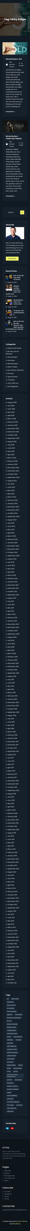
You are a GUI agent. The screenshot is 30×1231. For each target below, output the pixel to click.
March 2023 (12, 536)
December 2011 (13, 960)
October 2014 (12, 865)
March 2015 (12, 849)
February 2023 (13, 539)
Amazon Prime (11, 1005)
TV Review (11, 380)
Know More (10, 112)
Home (6, 1181)
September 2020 (14, 634)
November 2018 (13, 706)
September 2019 (13, 673)
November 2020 (13, 627)
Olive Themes (22, 1221)
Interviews (11, 360)
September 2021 (13, 595)
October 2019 (12, 670)
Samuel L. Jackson (12, 1086)
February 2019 (12, 696)
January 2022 (12, 582)
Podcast (11, 373)
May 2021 (11, 608)
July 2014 (11, 875)
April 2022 (11, 572)
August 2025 (12, 442)
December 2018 (13, 702)
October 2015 (12, 826)
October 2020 (12, 631)
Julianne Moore (11, 1056)
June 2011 (11, 973)
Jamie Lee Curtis (12, 1049)
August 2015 (12, 833)
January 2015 (12, 856)
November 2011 (13, 963)
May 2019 (11, 686)
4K (8, 999)
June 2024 (11, 487)
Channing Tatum (12, 1033)
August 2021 (12, 598)
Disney (9, 1037)
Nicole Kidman (18, 1068)
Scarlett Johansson (12, 1089)
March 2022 (12, 575)
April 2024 (11, 494)
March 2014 (12, 888)
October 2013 (12, 905)
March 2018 (12, 732)
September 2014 (13, 869)
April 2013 (11, 924)
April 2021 (11, 611)
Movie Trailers (12, 367)
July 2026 (11, 406)
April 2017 (11, 768)
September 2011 (13, 967)
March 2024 (12, 497)
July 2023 (11, 523)
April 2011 (11, 976)
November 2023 (13, 510)
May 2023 (11, 530)
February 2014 (12, 892)
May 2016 (11, 804)
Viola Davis (10, 1111)
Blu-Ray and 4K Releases (12, 352)
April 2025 (11, 455)
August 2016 (12, 794)
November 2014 (13, 862)
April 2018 (11, 729)
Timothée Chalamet (13, 1102)
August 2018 (12, 715)
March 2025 (12, 458)
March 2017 (12, 771)
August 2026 (12, 402)
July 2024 (11, 484)
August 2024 (12, 481)
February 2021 (12, 618)
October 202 (12, 983)
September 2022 (13, 556)
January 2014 (12, 895)
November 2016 (13, 784)
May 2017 (11, 764)
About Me (7, 1171)
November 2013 (13, 901)
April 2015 (11, 846)
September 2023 (14, 517)
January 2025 (12, 464)
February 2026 (13, 422)
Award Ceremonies (14, 348)
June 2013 (11, 918)
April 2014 (11, 885)
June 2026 (11, 409)
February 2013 (12, 931)
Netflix (9, 1068)
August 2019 (12, 676)
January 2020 (12, 660)
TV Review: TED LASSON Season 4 (19, 313)
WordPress (16, 1224)
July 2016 (11, 797)
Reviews (7, 1173)
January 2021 (12, 621)
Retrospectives (9, 1176)
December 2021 (13, 585)
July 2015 (11, 836)
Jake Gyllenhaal (11, 1046)
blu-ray (9, 1021)
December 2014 (13, 859)
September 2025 (13, 438)
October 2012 (12, 944)
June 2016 (11, 800)
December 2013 (13, 898)
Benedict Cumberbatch (14, 1018)
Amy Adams (10, 1008)
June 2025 (11, 448)
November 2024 (13, 471)
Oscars (16, 1071)
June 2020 (11, 644)
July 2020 (11, 640)
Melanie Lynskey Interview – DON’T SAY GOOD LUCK (13, 290)
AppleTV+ (10, 1014)
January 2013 (12, 934)
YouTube (7, 1192)
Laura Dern (10, 1062)
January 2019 (12, 699)
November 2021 (13, 588)
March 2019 (12, 693)
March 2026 (12, 419)
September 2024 (14, 477)
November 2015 (13, 823)
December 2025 (13, 429)
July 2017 (11, 758)
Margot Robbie (11, 1065)
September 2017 (13, 751)
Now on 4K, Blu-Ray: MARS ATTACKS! (19, 277)
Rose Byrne (10, 1083)
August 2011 (12, 970)
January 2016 (12, 817)
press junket (18, 1080)
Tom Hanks (10, 1105)
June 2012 (11, 953)
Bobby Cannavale (12, 1024)
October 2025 (12, 435)
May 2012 (11, 957)
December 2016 (13, 781)
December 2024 (13, 468)
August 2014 (12, 872)
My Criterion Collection (16, 370)
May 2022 (11, 569)
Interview (18, 1040)
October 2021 (12, 592)
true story (19, 1105)
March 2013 (12, 927)
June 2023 (11, 526)
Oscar (9, 1071)
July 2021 (11, 601)
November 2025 (13, 432)
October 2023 (12, 513)
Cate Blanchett (11, 1030)
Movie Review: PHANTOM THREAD (14, 137)
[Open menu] (28, 1)
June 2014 (11, 878)
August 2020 (12, 637)
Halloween (10, 1040)
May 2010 (11, 980)
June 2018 (11, 722)
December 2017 (13, 742)
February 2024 (13, 500)
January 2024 (13, 504)
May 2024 (11, 490)
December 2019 (13, 663)
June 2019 (11, 683)
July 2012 (11, 950)
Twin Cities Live (13, 383)
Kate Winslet (10, 1059)
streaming (10, 1099)
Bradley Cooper (11, 1027)
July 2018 (11, 719)
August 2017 (12, 755)
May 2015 (11, 843)
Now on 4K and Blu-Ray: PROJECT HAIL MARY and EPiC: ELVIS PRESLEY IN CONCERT (15, 325)
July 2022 (11, 562)
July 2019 (11, 680)
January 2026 (12, 425)
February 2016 (12, 813)
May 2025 (11, 451)
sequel (9, 1092)
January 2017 (12, 777)
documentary (18, 1037)
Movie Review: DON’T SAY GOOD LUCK (18, 302)
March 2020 (12, 653)
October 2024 (13, 474)
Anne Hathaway (11, 1011)
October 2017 (12, 748)
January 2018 (12, 738)
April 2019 (11, 689)
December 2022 (13, 546)
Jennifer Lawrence (12, 1052)
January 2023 (12, 543)
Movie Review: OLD (14, 59)
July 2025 (11, 445)
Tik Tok (6, 1199)
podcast (9, 1080)
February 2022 (13, 578)
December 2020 (13, 624)
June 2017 (11, 761)
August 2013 (12, 911)
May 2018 (11, 725)
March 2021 (12, 614)
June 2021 (11, 605)
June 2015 (11, 839)
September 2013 (13, 908)
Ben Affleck (19, 1014)
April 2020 (11, 650)
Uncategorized (13, 386)
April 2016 (11, 807)
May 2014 (11, 882)
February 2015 (12, 852)
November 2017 (13, 745)
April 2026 (11, 415)
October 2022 (12, 552)
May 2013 (11, 921)
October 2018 (12, 709)
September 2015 (13, 830)
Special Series (13, 377)
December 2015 (13, 820)
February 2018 (12, 735)
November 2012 (13, 940)
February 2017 (12, 774)
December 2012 (13, 937)
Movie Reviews (13, 364)
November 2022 (13, 549)
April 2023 (11, 533)
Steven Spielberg (12, 1095)
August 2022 (12, 559)
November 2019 (13, 667)
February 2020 (13, 657)
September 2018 (13, 712)
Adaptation (10, 1002)
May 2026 (11, 412)
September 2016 (13, 790)
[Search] (22, 212)
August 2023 (12, 520)
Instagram (8, 1194)
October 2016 (12, 787)
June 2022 (11, 565)
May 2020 (11, 647)
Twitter (6, 1196)
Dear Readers (12, 357)
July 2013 (11, 914)
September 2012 (13, 947)
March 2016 (12, 810)
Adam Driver (15, 999)
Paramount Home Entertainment (12, 1076)
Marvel (20, 1065)
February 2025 (13, 461)
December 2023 (13, 507)
